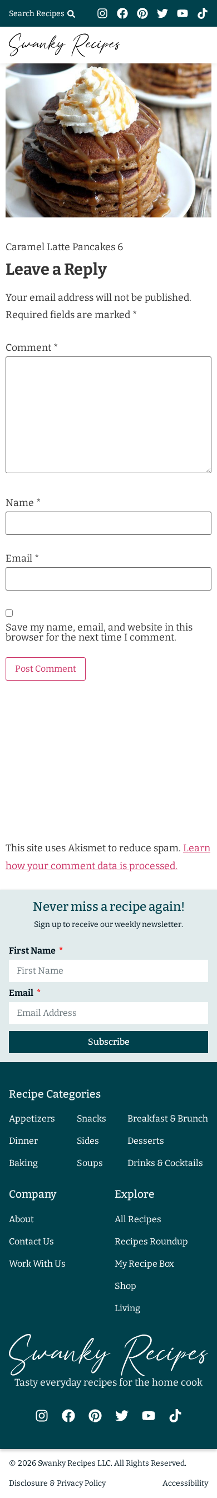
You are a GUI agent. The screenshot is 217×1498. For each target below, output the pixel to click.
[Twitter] (162, 13)
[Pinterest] (142, 13)
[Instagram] (102, 13)
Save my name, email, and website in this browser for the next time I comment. (99, 632)
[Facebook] (122, 13)
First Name (33, 951)
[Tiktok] (202, 13)
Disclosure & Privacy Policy (57, 1483)
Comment (32, 348)
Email (22, 559)
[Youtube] (182, 13)
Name (23, 503)
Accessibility (185, 1483)
